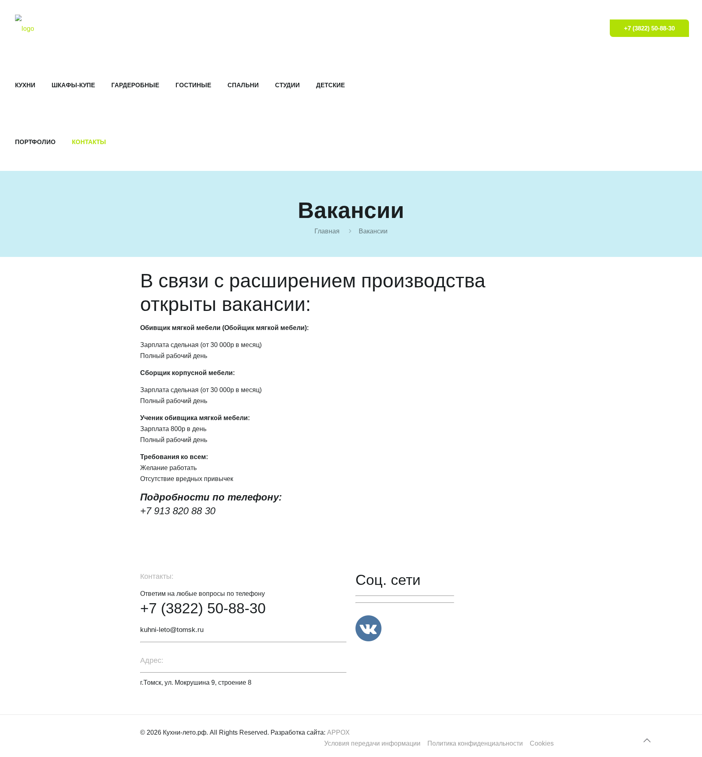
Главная (327, 231)
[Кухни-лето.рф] (24, 28)
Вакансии (373, 231)
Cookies (542, 743)
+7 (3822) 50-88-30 (649, 28)
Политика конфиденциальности (475, 743)
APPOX (338, 732)
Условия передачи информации (372, 743)
